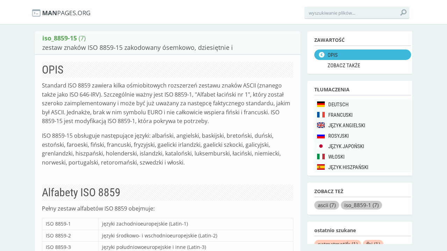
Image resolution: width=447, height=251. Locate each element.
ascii (327, 204)
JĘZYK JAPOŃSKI (346, 146)
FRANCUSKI (340, 115)
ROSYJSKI (338, 136)
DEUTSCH (338, 104)
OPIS (333, 55)
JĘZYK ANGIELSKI (346, 125)
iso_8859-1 (361, 204)
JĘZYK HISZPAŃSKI (348, 167)
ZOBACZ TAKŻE (344, 65)
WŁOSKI (336, 157)
